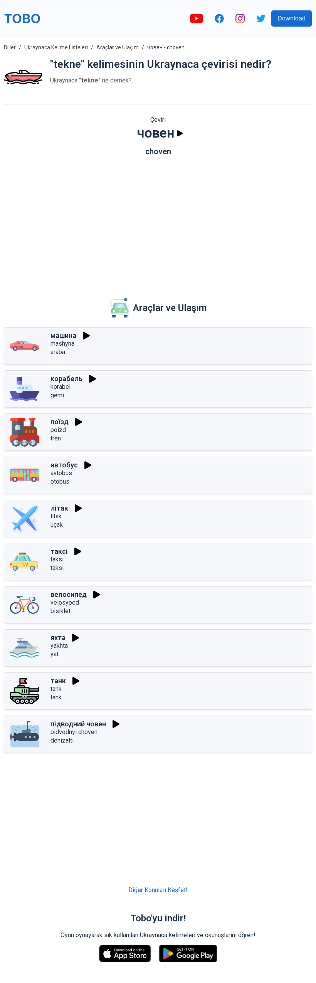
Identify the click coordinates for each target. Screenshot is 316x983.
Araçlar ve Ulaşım (117, 47)
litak (56, 516)
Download (291, 18)
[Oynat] (180, 133)
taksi (57, 559)
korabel (60, 386)
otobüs (59, 481)
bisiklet (60, 611)
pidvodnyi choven (73, 732)
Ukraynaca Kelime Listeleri (56, 47)
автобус (64, 465)
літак (59, 508)
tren (55, 438)
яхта (58, 637)
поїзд (59, 422)
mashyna (62, 343)
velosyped (64, 602)
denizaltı (62, 740)
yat (54, 654)
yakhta (59, 645)
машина (63, 335)
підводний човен (78, 724)
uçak (56, 524)
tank (56, 688)
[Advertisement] (158, 222)
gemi (57, 395)
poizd (58, 430)
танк (58, 681)
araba (57, 352)
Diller (10, 47)
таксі (59, 551)
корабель (66, 379)
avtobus (61, 473)
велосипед (68, 594)
